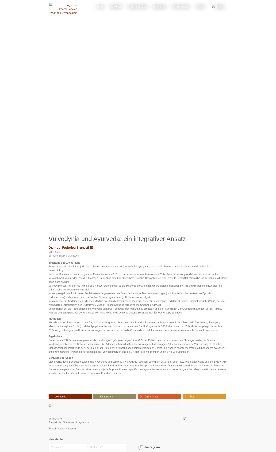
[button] (70, 397)
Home (100, 6)
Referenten (159, 6)
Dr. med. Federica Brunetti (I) (71, 248)
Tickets (200, 6)
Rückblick (116, 6)
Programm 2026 (137, 6)
